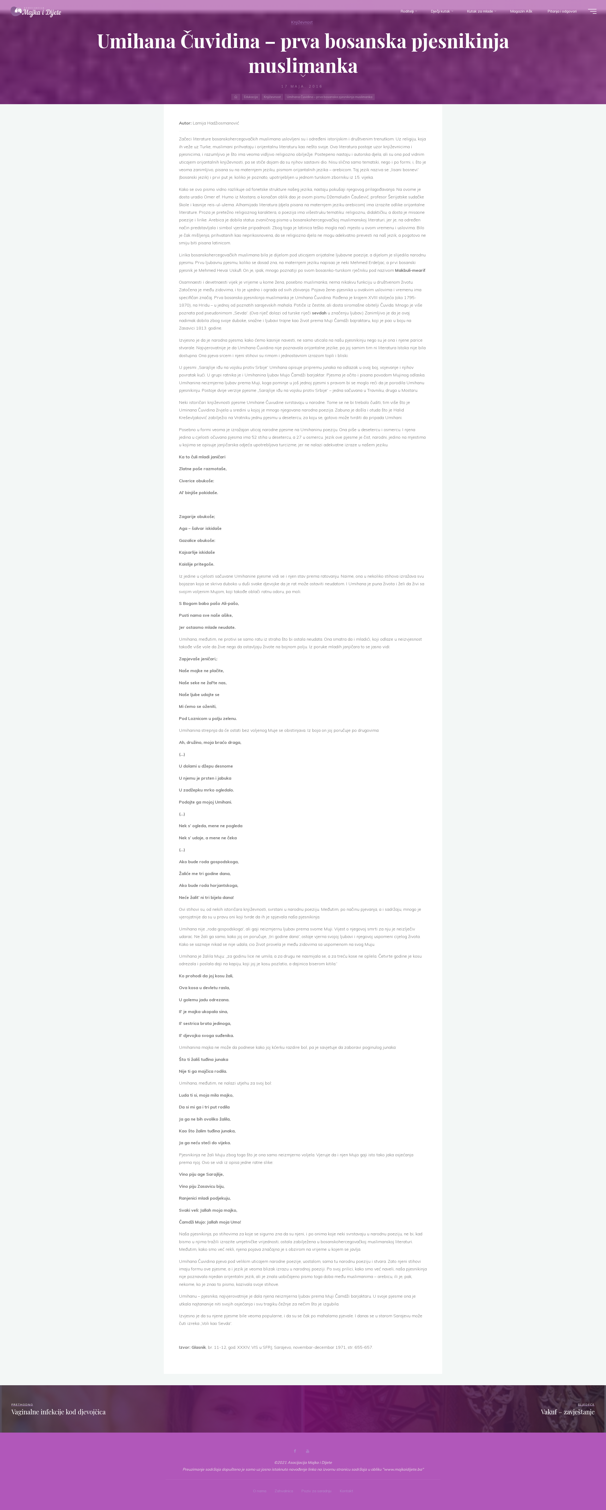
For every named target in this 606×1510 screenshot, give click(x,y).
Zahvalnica (284, 1490)
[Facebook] (294, 1451)
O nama (259, 1490)
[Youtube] (307, 1451)
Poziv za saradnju (316, 1490)
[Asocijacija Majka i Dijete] (35, 11)
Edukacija (251, 97)
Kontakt (346, 1490)
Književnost (302, 22)
